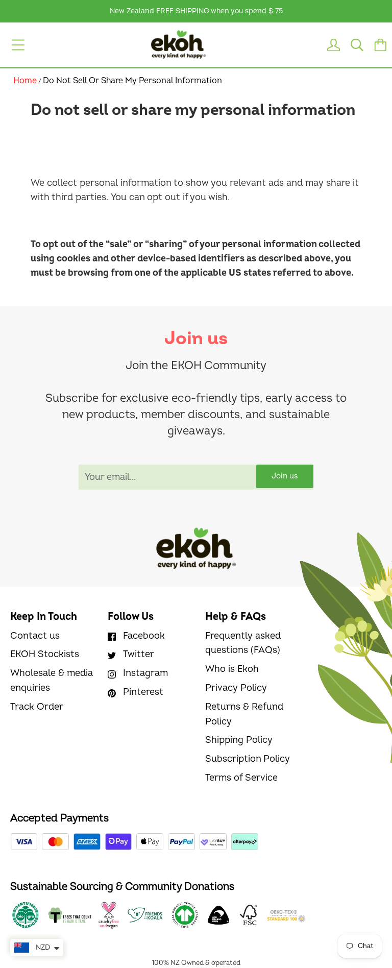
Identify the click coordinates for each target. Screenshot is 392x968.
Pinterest (143, 692)
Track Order (36, 707)
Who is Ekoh (232, 669)
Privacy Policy (236, 688)
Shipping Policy (239, 740)
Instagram (145, 673)
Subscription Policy (247, 759)
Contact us (35, 636)
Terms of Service (241, 778)
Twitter (138, 654)
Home (25, 81)
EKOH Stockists (44, 654)
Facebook (144, 636)
